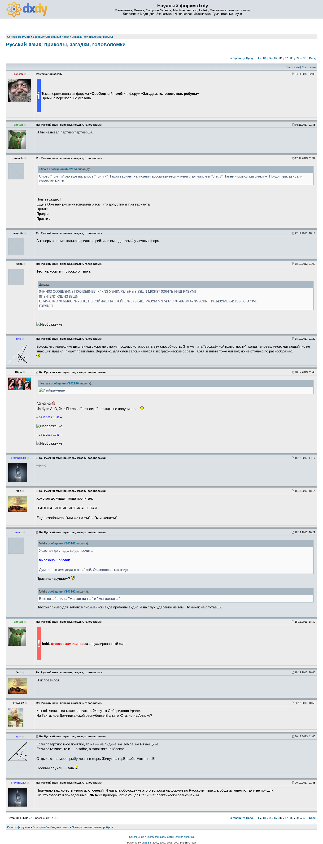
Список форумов (18, 827)
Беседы (38, 827)
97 (304, 58)
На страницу (237, 58)
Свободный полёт (57, 827)
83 (264, 58)
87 (286, 58)
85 (275, 58)
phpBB (145, 842)
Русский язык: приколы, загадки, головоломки (66, 44)
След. (312, 58)
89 (297, 58)
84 (270, 58)
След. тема (309, 67)
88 (291, 58)
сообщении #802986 (65, 383)
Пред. (249, 58)
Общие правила (184, 836)
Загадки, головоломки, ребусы (92, 827)
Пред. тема (293, 67)
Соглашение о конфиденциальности (151, 836)
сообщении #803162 (62, 543)
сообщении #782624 (63, 169)
